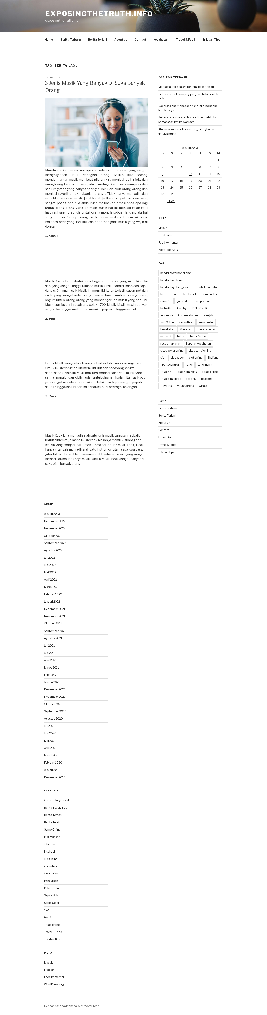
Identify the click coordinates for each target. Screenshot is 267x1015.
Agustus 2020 (53, 718)
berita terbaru (169, 294)
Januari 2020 (52, 769)
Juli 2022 (49, 557)
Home (49, 39)
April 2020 (50, 748)
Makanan (186, 329)
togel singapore (170, 378)
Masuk (162, 227)
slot (163, 357)
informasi (50, 844)
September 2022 (55, 543)
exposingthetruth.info (99, 13)
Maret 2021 (51, 667)
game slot (183, 301)
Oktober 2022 (53, 535)
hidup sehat (202, 301)
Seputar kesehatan (198, 343)
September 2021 (55, 630)
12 (190, 174)
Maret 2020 (52, 755)
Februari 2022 (53, 594)
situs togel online (200, 350)
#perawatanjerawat (56, 800)
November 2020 (55, 696)
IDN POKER (199, 308)
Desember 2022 (54, 521)
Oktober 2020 (53, 704)
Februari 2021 (52, 674)
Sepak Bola (51, 895)
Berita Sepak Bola (55, 807)
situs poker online (172, 350)
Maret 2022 (51, 586)
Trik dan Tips (211, 39)
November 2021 (54, 616)
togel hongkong (186, 371)
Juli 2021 (49, 645)
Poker (180, 336)
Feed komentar (168, 242)
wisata (203, 385)
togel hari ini (205, 364)
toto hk (191, 378)
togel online (210, 371)
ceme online (210, 294)
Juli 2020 (49, 726)
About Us (120, 39)
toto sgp (206, 378)
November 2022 (54, 528)
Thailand (213, 357)
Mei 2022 (50, 572)
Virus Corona (185, 385)
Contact (140, 39)
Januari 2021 (52, 682)
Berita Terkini (97, 39)
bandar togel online (172, 280)
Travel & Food (185, 39)
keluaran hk (206, 322)
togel (189, 364)
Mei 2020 (50, 740)
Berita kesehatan (207, 287)
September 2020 (55, 711)
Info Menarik (52, 836)
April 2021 (50, 660)
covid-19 (165, 301)
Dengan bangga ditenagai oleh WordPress (71, 1006)
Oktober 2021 (53, 623)
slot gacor (177, 357)
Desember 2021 (54, 609)
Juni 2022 (50, 565)
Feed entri (165, 235)
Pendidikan (51, 880)
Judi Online (167, 322)
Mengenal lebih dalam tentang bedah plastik (186, 86)
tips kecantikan (170, 364)
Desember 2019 (54, 777)
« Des (171, 201)
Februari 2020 (53, 762)
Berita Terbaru (70, 39)
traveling (166, 385)
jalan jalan (209, 315)
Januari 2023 (52, 513)
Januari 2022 (52, 601)
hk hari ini (166, 308)
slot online (195, 357)
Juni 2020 (50, 733)
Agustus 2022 (53, 550)
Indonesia (166, 315)
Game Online (52, 829)
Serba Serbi (51, 902)
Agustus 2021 (53, 638)
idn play (182, 308)
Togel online (52, 924)
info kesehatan (188, 315)
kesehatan (161, 39)
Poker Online (197, 336)
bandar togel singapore (175, 287)
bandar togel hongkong (175, 273)
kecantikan (186, 322)
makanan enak (206, 329)
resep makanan (170, 343)
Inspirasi (49, 851)
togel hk (165, 371)
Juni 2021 (50, 652)
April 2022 (50, 579)
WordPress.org (168, 249)
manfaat (165, 336)
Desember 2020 (55, 689)
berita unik (190, 294)
